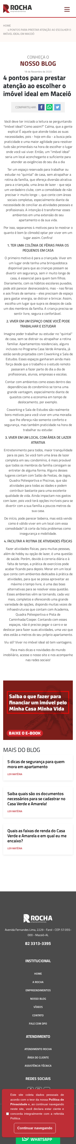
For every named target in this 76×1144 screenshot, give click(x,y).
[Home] (38, 920)
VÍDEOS (38, 1007)
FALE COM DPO (38, 1023)
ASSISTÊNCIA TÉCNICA (38, 1066)
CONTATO (38, 1015)
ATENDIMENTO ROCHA (38, 1049)
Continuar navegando (34, 1128)
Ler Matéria (14, 774)
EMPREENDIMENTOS (38, 990)
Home (7, 25)
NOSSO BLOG (38, 999)
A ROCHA (38, 982)
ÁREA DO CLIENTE (38, 1057)
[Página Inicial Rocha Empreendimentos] (17, 8)
